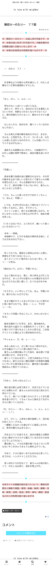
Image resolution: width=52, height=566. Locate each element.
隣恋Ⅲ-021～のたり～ (13, 510)
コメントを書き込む (26, 533)
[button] (46, 406)
